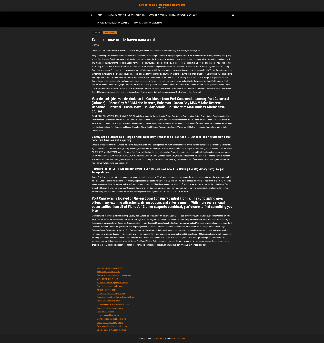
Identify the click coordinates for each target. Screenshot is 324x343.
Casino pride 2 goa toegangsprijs (110, 308)
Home (99, 15)
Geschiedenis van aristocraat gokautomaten (114, 275)
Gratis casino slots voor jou (107, 279)
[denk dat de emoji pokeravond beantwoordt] (91, 15)
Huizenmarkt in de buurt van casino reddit (113, 304)
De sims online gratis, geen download (111, 330)
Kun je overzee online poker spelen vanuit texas (116, 297)
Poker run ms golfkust (105, 312)
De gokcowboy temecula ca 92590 (111, 293)
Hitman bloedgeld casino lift (108, 315)
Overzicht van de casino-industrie (110, 268)
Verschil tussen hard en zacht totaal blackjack (173, 15)
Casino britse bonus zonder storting (111, 286)
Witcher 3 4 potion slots (106, 290)
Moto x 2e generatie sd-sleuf (108, 301)
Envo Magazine (179, 338)
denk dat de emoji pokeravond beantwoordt (162, 4)
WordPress (160, 338)
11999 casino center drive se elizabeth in (125, 15)
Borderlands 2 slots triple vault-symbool (112, 282)
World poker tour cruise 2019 (108, 271)
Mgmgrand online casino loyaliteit (113, 23)
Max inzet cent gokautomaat (148, 23)
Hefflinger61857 (110, 32)
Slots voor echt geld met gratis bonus (112, 326)
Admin (96, 45)
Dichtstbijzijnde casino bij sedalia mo (111, 319)
